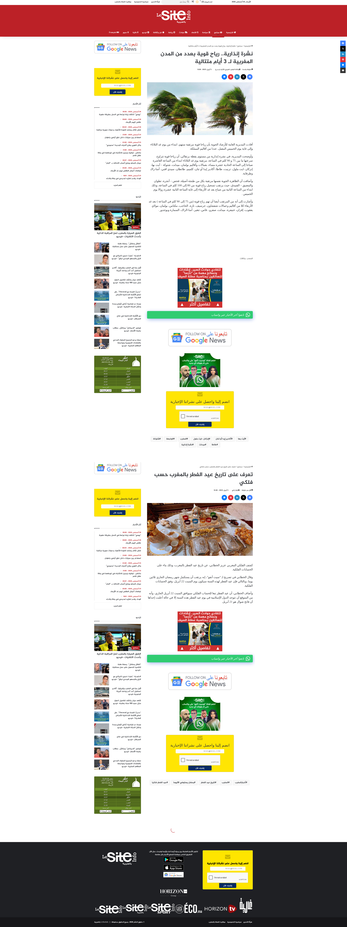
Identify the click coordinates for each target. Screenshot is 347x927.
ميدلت (202, 445)
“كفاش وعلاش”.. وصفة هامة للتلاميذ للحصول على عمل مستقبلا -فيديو (126, 246)
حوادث (182, 32)
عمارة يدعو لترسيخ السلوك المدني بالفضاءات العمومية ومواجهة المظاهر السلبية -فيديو (127, 342)
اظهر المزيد (117, 185)
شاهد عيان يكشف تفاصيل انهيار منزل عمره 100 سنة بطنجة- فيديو (127, 281)
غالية (135, 32)
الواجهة (169, 439)
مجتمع (217, 32)
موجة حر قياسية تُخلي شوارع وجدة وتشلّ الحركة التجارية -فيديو (126, 305)
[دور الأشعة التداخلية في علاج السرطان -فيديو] (101, 320)
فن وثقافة (157, 32)
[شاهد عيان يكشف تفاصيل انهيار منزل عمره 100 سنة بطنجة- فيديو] (101, 284)
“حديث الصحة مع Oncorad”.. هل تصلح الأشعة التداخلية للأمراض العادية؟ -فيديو (127, 294)
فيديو (144, 32)
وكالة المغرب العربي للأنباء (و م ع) (227, 69)
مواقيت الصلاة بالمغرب (217, 922)
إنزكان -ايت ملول (201, 439)
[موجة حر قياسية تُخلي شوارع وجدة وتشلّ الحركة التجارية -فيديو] (101, 308)
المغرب (183, 439)
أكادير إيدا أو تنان (223, 439)
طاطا (214, 445)
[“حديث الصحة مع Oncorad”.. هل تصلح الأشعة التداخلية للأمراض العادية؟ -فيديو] (101, 296)
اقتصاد (194, 32)
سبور (125, 32)
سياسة (205, 32)
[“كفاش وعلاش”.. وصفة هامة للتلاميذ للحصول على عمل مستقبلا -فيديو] (101, 247)
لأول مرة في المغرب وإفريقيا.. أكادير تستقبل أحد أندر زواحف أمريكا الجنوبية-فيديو (126, 270)
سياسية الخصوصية (234, 922)
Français (113, 32)
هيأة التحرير (247, 922)
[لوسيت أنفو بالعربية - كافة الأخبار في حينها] (173, 16)
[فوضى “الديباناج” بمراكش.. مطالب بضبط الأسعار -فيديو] (101, 332)
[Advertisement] (200, 235)
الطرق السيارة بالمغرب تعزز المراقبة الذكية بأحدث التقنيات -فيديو (119, 235)
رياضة (170, 32)
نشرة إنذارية (186, 445)
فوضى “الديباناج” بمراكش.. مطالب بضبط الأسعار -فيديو (127, 329)
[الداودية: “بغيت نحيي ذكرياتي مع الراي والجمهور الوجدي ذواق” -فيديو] (101, 259)
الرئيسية (230, 32)
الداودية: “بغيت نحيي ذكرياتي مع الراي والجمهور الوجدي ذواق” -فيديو (126, 257)
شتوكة (156, 439)
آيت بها (241, 439)
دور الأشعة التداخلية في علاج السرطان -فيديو (129, 317)
